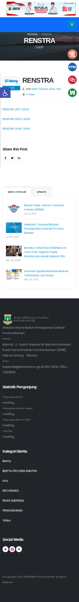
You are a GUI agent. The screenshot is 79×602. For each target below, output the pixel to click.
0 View (30, 94)
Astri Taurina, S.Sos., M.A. (46, 89)
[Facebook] (5, 158)
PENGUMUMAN (13, 510)
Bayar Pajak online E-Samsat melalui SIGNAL (44, 207)
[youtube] (19, 549)
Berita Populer (17, 192)
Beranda (32, 34)
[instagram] (12, 549)
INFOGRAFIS (11, 491)
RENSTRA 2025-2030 (16, 129)
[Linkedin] (19, 158)
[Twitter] (12, 158)
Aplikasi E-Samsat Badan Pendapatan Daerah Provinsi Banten (44, 228)
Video (7, 520)
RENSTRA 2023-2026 (16, 119)
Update (41, 192)
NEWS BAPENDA (13, 500)
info (5, 481)
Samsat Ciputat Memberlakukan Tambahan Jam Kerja (46, 273)
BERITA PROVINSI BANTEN (20, 471)
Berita (7, 461)
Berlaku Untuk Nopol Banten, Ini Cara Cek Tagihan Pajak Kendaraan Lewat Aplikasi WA (45, 252)
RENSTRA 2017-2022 (16, 109)
